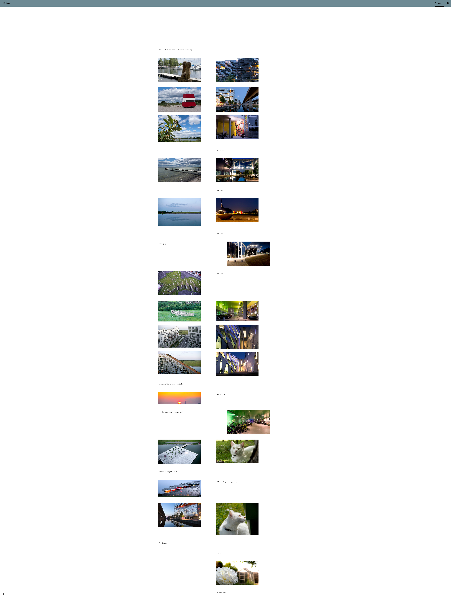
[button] (448, 3)
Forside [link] (438, 3)
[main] (225, 50)
